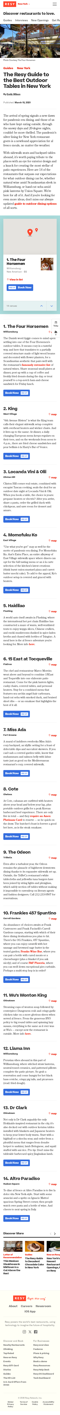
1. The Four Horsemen (16, 261)
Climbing (8, 1349)
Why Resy (38, 1357)
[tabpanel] (14, 1258)
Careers (26, 1306)
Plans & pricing (41, 1353)
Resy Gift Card (11, 1365)
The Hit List (9, 1378)
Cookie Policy (35, 1403)
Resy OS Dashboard (43, 1373)
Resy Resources (41, 1365)
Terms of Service (24, 1403)
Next (55, 1233)
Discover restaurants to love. (29, 13)
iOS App (29, 1312)
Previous (51, 1233)
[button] (30, 232)
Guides (7, 20)
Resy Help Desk (41, 1369)
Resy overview (41, 1345)
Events (7, 1361)
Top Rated (8, 1353)
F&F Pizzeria (37, 963)
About (13, 1306)
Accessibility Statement (48, 1403)
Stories (7, 1369)
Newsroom (43, 1306)
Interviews (21, 20)
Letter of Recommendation (12, 1256)
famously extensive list (36, 365)
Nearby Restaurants (14, 1345)
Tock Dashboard (41, 1378)
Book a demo (40, 1361)
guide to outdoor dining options (35, 204)
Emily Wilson (13, 94)
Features (38, 1349)
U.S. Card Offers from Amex (14, 1383)
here (31, 644)
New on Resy (53, 1254)
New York (23, 68)
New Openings (40, 20)
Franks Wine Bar (31, 952)
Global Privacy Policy (10, 1404)
